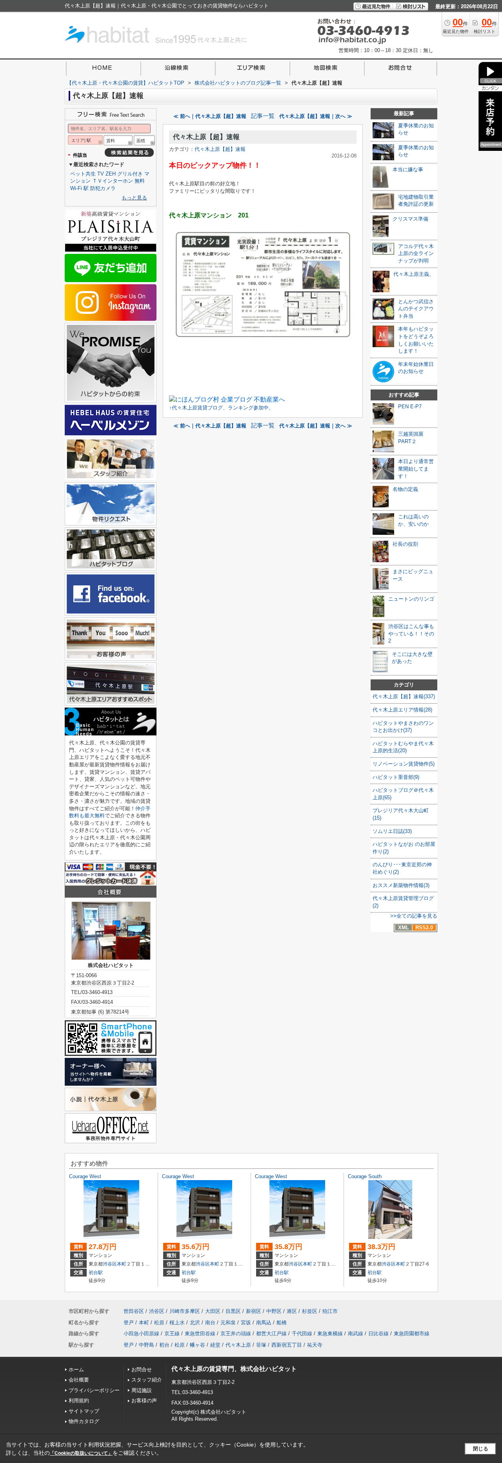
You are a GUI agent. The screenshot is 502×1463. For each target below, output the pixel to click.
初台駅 (96, 1272)
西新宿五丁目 (286, 1345)
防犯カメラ (103, 188)
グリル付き (130, 174)
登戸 (129, 1322)
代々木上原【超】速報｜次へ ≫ (315, 116)
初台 (164, 1345)
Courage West (85, 1176)
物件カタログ (84, 1421)
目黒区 (233, 1311)
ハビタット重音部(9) (396, 777)
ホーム (76, 1369)
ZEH (110, 174)
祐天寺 (314, 1345)
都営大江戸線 (271, 1333)
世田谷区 (134, 1311)
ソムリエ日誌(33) (392, 831)
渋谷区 (110, 1264)
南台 (210, 1322)
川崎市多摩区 (184, 1311)
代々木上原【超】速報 (206, 137)
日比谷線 (378, 1333)
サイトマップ (84, 1411)
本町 (121, 1264)
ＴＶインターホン (112, 181)
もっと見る (134, 198)
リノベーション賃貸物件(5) (404, 764)
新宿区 (253, 1311)
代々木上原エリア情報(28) (402, 710)
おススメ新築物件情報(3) (401, 885)
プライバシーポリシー (94, 1390)
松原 (159, 1322)
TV (100, 174)
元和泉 (228, 1322)
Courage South (365, 1176)
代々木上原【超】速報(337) (404, 696)
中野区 (274, 1311)
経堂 (215, 1345)
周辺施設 (141, 1390)
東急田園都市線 (411, 1333)
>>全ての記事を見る (413, 916)
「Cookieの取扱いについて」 (81, 1453)
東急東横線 (330, 1333)
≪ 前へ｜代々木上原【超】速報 (209, 116)
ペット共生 (83, 174)
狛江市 (330, 1311)
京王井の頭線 (235, 1333)
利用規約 (79, 1400)
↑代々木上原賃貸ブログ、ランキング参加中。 (221, 408)
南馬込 (263, 1322)
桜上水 (177, 1322)
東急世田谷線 (200, 1333)
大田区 (212, 1311)
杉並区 (309, 1311)
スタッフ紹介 (146, 1380)
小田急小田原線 (141, 1333)
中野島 (146, 1345)
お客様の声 (144, 1400)
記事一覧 (263, 116)
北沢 (195, 1322)
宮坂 (246, 1322)
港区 (292, 1311)
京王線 (172, 1333)
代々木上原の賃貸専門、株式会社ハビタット (234, 1368)
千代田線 (302, 1333)
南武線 (355, 1333)
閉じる (480, 1449)
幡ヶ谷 (197, 1345)
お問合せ (141, 1369)
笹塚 (261, 1345)
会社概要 (79, 1380)
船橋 (281, 1322)
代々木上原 (238, 1345)
